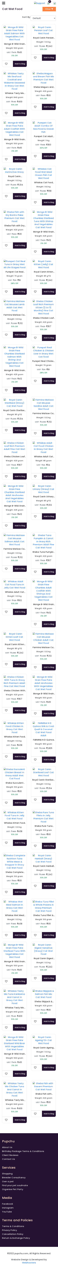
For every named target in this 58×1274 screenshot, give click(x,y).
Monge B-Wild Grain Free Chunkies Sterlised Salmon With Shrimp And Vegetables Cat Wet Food (14, 370)
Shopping (7, 1173)
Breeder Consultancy (14, 1177)
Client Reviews (10, 1155)
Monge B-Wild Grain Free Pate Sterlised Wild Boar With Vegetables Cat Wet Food (14, 1053)
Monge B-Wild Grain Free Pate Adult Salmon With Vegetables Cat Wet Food (14, 44)
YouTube (7, 1211)
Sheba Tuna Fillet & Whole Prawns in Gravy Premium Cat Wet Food (43, 915)
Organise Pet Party (12, 1189)
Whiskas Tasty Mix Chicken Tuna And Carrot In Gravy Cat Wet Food (14, 1100)
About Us (7, 1147)
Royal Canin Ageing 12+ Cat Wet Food (44, 1047)
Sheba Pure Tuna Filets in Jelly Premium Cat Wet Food (43, 826)
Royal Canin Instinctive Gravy (14, 176)
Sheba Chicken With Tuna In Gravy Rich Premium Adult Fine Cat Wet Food (14, 690)
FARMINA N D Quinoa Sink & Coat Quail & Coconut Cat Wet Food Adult (43, 739)
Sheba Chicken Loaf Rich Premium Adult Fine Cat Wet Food (14, 456)
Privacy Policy (9, 1230)
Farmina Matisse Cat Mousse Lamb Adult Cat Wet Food (14, 314)
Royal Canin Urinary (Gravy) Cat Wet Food (43, 496)
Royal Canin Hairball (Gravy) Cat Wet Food (43, 866)
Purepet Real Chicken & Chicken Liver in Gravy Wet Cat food (43, 361)
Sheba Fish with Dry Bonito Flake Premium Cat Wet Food (14, 225)
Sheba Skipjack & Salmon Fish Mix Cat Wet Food (43, 1001)
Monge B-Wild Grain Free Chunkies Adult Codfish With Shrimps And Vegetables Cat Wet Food (43, 604)
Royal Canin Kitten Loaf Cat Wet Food (14, 644)
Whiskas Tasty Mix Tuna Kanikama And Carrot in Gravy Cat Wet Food (14, 1007)
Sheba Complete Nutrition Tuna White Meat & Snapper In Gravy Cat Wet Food (14, 872)
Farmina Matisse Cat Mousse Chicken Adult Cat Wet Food (43, 647)
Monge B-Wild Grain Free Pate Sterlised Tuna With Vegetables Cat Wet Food (14, 961)
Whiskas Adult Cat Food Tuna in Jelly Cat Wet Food (14, 592)
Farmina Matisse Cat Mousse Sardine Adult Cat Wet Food (43, 413)
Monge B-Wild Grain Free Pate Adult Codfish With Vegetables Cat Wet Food (14, 139)
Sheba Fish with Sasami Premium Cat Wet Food (43, 1093)
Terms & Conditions (13, 1226)
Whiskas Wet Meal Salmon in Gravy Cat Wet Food (14, 915)
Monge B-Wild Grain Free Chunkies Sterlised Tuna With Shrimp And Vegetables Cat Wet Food (43, 231)
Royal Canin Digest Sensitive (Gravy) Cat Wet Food (43, 958)
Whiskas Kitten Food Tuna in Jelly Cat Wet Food (14, 823)
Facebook (7, 1203)
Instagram (8, 1207)
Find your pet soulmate (15, 1185)
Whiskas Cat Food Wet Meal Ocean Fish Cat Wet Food (43, 182)
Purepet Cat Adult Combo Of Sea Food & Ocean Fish (43, 136)
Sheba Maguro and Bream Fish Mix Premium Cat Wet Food (43, 87)
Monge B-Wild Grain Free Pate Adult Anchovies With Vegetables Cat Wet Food (43, 693)
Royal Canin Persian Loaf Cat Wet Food (43, 37)
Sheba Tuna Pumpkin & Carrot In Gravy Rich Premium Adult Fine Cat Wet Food (44, 552)
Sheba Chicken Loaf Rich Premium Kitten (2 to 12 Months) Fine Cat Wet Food (43, 318)
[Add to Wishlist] (6, 64)
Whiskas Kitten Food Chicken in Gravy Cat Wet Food (14, 736)
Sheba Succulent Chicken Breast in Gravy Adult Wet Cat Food (14, 783)
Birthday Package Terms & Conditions (23, 1151)
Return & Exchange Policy (16, 1237)
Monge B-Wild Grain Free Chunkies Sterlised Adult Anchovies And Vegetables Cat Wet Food (14, 505)
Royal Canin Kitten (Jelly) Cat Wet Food (43, 271)
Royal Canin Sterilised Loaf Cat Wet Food (43, 779)
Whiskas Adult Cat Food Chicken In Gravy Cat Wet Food (43, 456)
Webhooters (29, 1262)
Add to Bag (20, 63)
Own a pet (8, 1181)
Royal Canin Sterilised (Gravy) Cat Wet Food (14, 410)
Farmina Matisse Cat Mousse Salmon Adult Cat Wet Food (14, 548)
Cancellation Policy (12, 1234)
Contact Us (8, 1159)
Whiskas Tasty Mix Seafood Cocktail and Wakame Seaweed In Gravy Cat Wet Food (14, 93)
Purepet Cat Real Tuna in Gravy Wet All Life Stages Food (14, 271)
